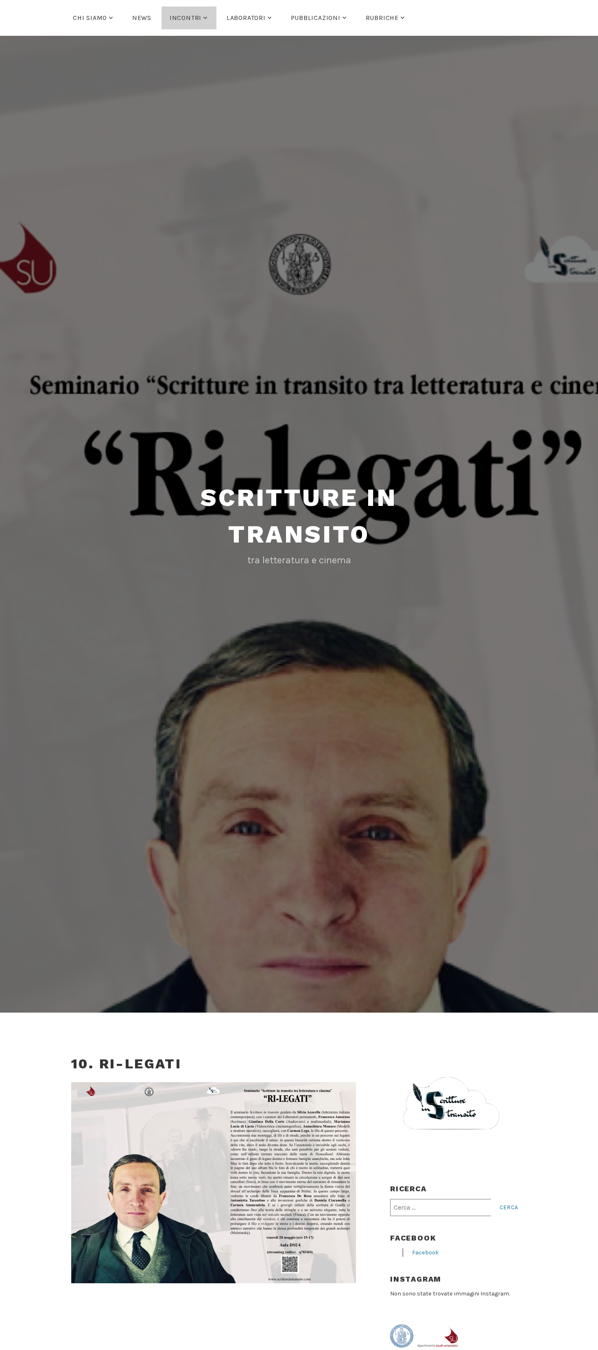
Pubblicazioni (315, 18)
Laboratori (246, 18)
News (141, 18)
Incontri (185, 18)
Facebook (413, 1238)
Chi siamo (90, 18)
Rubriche (382, 18)
